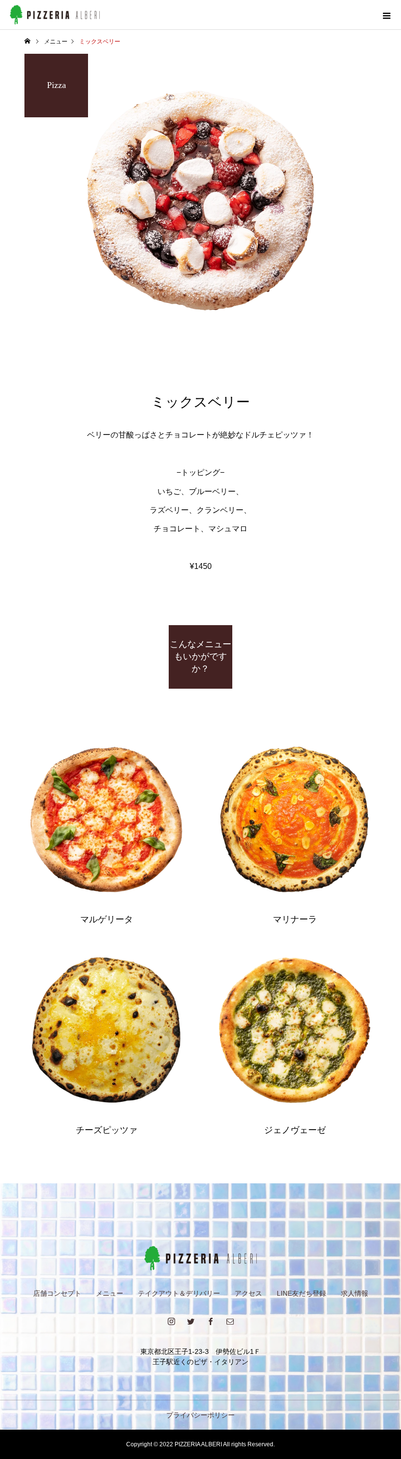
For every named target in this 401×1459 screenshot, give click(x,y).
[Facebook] (210, 1321)
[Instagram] (171, 1321)
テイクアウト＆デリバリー (179, 1293)
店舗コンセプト (57, 1293)
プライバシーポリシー (200, 1415)
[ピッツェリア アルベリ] (200, 1258)
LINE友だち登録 (301, 1293)
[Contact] (230, 1321)
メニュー (109, 1293)
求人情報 (354, 1293)
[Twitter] (191, 1321)
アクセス (248, 1293)
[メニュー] (386, 14)
